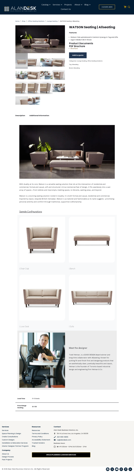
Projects (68, 5)
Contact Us (66, 9)
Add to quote (77, 55)
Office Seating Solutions (36, 21)
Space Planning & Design (11, 434)
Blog (86, 5)
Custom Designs (8, 440)
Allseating (75, 64)
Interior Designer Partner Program (15, 446)
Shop (23, 21)
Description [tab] (20, 115)
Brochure (74, 48)
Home (17, 21)
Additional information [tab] (39, 115)
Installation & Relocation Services (15, 443)
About (77, 5)
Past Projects (7, 460)
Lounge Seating (52, 21)
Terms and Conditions (40, 434)
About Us (5, 454)
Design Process (8, 457)
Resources (36, 431)
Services (56, 5)
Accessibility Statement (41, 440)
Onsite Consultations (10, 437)
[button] (49, 4)
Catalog (44, 5)
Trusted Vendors (38, 443)
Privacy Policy (37, 437)
